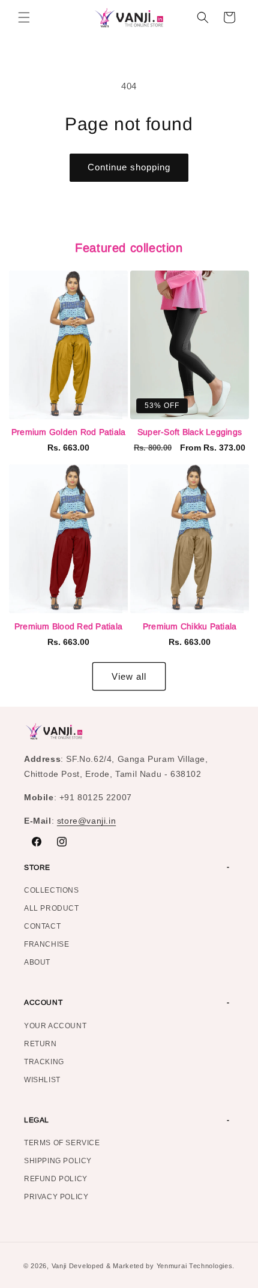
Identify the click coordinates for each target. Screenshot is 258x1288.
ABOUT (37, 962)
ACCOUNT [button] (43, 1002)
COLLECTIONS (51, 890)
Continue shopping (129, 167)
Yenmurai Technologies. (196, 1265)
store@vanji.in (86, 820)
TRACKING (44, 1062)
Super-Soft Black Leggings (189, 432)
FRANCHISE (46, 944)
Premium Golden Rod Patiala (68, 432)
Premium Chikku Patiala (190, 626)
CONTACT (42, 926)
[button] (24, 17)
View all (129, 676)
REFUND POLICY (56, 1179)
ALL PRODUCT (51, 908)
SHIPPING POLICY (58, 1161)
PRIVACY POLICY (56, 1197)
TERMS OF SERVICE (62, 1143)
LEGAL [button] (36, 1120)
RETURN (40, 1044)
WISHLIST (42, 1080)
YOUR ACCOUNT (55, 1026)
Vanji (59, 1265)
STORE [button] (37, 867)
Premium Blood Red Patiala (68, 626)
